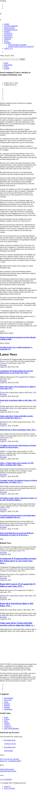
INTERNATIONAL (11, 30)
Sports (6, 702)
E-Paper (6, 719)
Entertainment (8, 698)
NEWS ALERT (9, 28)
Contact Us (7, 727)
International (8, 65)
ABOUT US (8, 48)
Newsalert (3, 365)
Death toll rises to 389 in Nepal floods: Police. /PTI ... (18, 430)
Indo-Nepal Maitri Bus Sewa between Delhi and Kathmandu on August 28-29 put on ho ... (16, 534)
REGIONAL (8, 37)
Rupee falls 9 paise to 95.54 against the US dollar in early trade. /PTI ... (18, 585)
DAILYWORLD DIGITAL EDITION (21, 46)
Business (7, 704)
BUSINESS (8, 35)
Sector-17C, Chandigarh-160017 (10, 761)
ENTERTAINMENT (11, 26)
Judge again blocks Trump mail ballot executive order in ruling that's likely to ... (16, 417)
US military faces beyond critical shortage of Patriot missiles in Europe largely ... (18, 446)
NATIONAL (8, 33)
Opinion (6, 723)
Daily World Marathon (11, 728)
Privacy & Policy (9, 788)
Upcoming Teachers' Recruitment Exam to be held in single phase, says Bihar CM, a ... (18, 481)
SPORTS (7, 32)
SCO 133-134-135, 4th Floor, (9, 759)
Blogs (6, 721)
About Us (7, 725)
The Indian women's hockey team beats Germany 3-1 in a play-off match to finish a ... (18, 499)
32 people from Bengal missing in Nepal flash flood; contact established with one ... (18, 516)
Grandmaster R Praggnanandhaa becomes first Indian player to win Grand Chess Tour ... (16, 372)
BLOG (6, 41)
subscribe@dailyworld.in (8, 771)
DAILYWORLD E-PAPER (17, 45)
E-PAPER (7, 43)
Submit (22, 59)
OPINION (7, 39)
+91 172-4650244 (6, 779)
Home (6, 63)
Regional (7, 705)
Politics (6, 67)
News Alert (8, 700)
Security (6, 68)
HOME (6, 24)
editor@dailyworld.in (7, 769)
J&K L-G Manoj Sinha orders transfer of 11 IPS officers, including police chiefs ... (17, 464)
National (7, 707)
